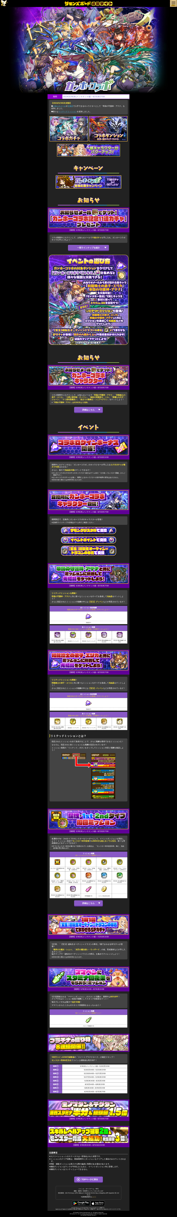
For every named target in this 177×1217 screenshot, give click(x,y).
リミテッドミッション (67, 111)
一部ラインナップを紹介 (88, 247)
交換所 (70, 106)
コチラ (94, 1197)
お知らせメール (59, 106)
